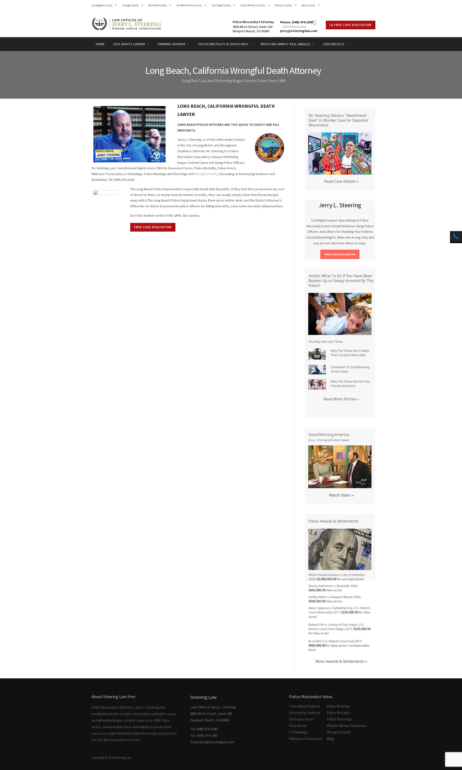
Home (100, 44)
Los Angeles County (101, 5)
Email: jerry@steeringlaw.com (212, 742)
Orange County (130, 5)
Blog (330, 738)
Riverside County (157, 5)
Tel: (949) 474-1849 (203, 729)
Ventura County (283, 5)
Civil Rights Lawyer (129, 44)
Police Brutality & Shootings (223, 44)
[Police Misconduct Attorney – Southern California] (129, 22)
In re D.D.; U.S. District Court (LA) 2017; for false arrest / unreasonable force (338, 645)
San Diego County (221, 5)
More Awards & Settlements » (341, 661)
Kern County (308, 5)
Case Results (333, 44)
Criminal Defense (171, 44)
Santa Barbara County (252, 5)
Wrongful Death (206, 174)
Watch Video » (341, 495)
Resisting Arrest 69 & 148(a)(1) (285, 44)
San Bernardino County (189, 5)
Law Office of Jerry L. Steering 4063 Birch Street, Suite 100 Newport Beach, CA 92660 (213, 708)
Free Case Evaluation (352, 25)
